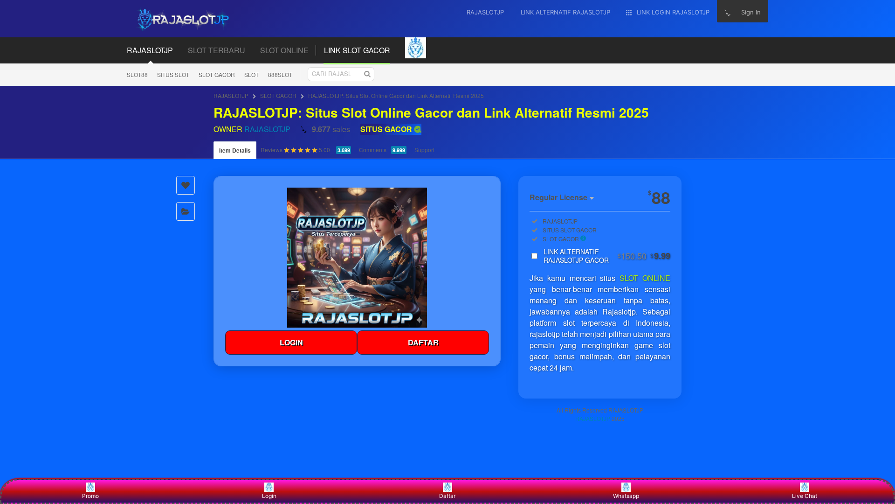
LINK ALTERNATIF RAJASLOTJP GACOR (607, 255)
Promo (90, 495)
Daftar (447, 495)
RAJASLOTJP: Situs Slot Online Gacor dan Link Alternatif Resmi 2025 (396, 95)
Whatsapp (626, 495)
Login (269, 495)
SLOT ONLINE (645, 278)
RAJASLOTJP (230, 95)
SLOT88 (137, 74)
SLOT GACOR (217, 74)
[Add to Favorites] (185, 185)
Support (424, 150)
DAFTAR (423, 342)
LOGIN (291, 342)
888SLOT (280, 74)
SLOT (251, 74)
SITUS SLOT (173, 74)
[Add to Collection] (185, 211)
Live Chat (804, 495)
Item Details (235, 150)
